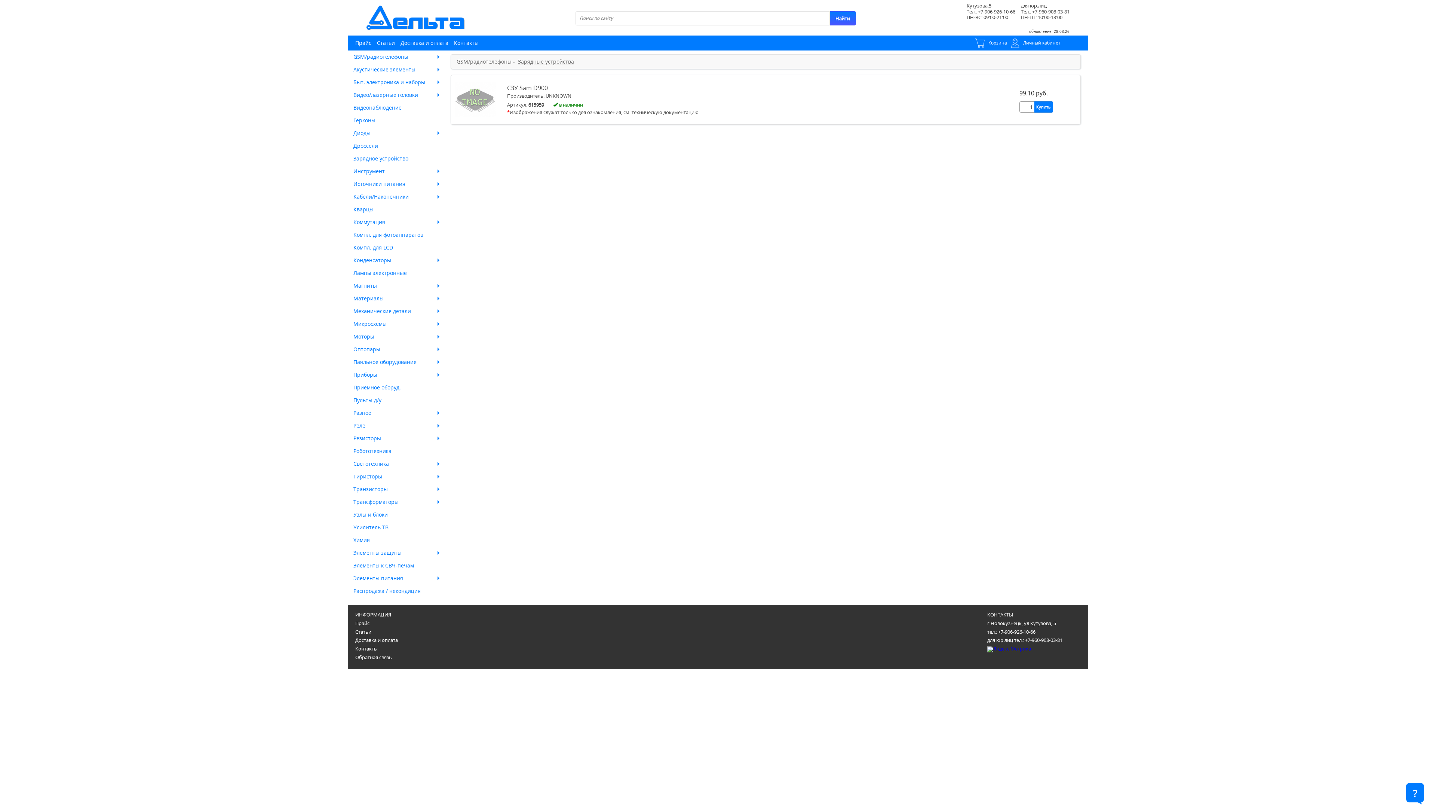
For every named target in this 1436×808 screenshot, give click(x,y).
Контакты (466, 42)
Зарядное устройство (380, 158)
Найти (842, 18)
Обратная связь (373, 657)
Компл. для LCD (373, 247)
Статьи (386, 42)
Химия (361, 540)
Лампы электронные (380, 272)
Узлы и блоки (370, 514)
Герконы (364, 120)
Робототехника (372, 450)
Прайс (363, 42)
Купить (1043, 107)
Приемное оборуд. (377, 387)
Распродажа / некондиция (387, 590)
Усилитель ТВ (371, 527)
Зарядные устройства (546, 61)
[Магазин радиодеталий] (415, 18)
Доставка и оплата (424, 42)
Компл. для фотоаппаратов (388, 234)
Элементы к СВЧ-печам (383, 565)
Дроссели (365, 145)
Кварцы (363, 209)
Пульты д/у (367, 400)
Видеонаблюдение (377, 107)
